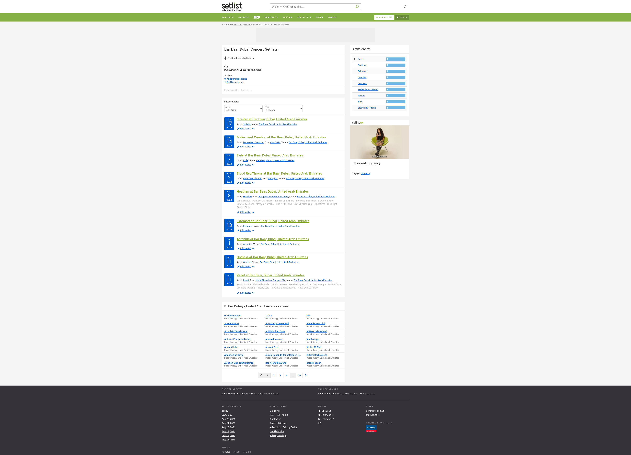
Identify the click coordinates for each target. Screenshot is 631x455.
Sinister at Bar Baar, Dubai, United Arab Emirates (272, 119)
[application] (379, 142)
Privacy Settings (278, 435)
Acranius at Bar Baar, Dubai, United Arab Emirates (273, 239)
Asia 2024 (275, 142)
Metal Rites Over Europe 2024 (271, 280)
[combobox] (315, 6)
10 (299, 375)
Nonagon (272, 178)
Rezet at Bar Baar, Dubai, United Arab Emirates (270, 275)
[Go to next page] (306, 375)
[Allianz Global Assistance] (371, 428)
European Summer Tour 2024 (273, 196)
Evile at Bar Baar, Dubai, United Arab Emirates (270, 155)
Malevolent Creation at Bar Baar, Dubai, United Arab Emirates (281, 137)
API (320, 423)
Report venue (246, 90)
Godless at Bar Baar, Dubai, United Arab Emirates (272, 257)
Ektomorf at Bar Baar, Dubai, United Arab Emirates (273, 221)
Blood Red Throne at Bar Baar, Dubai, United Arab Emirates (279, 173)
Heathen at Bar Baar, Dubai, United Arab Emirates (273, 191)
